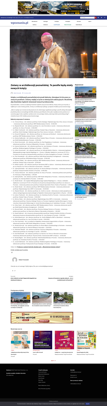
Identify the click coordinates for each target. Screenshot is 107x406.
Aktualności (34, 21)
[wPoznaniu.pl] (19, 23)
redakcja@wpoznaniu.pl (75, 372)
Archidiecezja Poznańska (21, 250)
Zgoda (87, 403)
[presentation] (12, 346)
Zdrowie (79, 21)
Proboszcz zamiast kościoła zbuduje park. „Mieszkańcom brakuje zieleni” (38, 247)
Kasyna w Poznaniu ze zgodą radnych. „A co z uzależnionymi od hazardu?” (60, 278)
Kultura (34, 24)
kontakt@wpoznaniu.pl (28, 17)
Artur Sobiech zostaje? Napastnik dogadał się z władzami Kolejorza (24, 278)
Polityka (57, 21)
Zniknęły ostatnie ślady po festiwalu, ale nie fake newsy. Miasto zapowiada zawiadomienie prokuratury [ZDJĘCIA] (85, 177)
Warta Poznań (67, 24)
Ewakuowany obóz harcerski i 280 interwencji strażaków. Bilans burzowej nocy (62, 305)
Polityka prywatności (53, 401)
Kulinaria (45, 24)
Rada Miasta (79, 24)
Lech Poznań (57, 24)
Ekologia (46, 21)
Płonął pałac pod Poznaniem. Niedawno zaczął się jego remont (85, 196)
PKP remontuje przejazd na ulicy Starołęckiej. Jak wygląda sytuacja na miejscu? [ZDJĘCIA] (20, 305)
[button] (52, 360)
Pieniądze (67, 21)
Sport (89, 21)
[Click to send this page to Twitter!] (14, 270)
